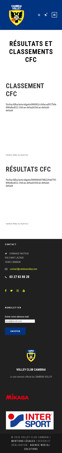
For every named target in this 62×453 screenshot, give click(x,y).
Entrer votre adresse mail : (17, 316)
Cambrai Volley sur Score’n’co (17, 155)
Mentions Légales (23, 441)
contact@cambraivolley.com (23, 269)
